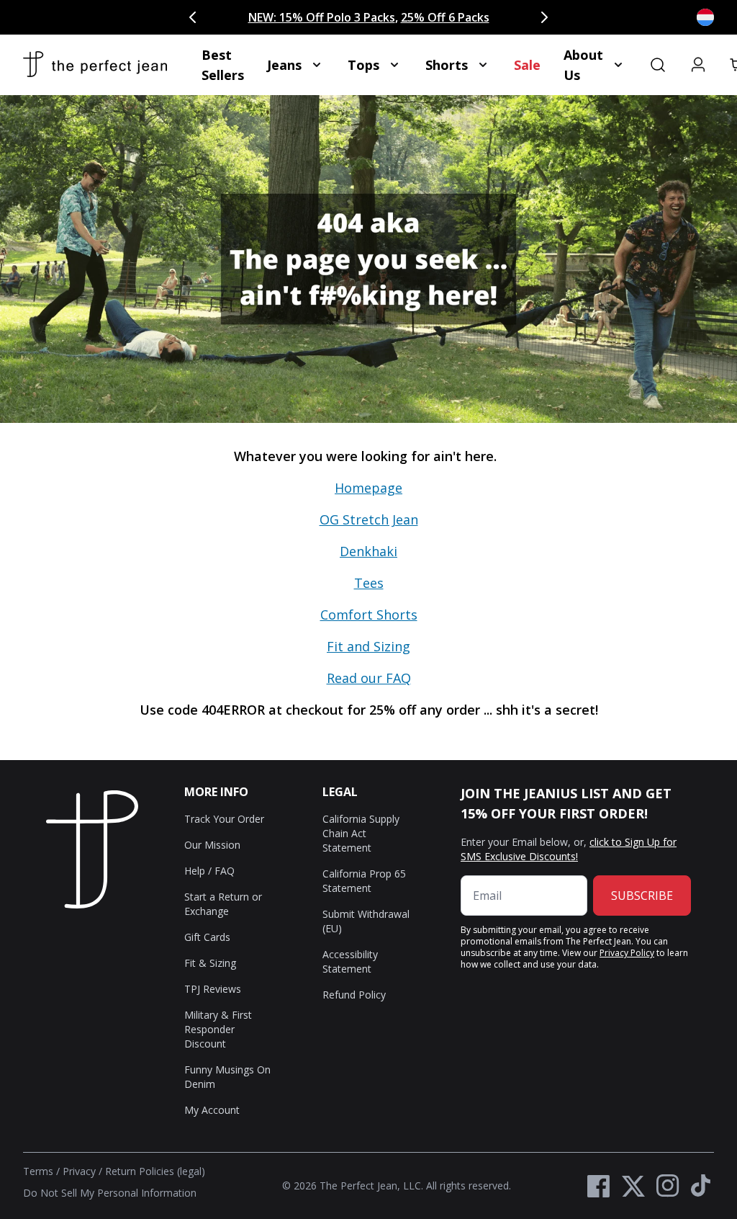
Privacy (79, 1171)
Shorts (446, 64)
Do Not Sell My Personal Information (109, 1193)
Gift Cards (207, 937)
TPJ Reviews (212, 989)
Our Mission (212, 845)
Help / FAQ (209, 871)
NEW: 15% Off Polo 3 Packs (321, 17)
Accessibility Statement (350, 961)
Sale (527, 64)
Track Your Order (224, 819)
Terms (38, 1171)
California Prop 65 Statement (364, 881)
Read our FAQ (369, 678)
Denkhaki (368, 551)
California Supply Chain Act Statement (360, 833)
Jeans (284, 64)
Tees (369, 582)
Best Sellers (223, 65)
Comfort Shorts (368, 614)
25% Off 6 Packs (445, 17)
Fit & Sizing (210, 963)
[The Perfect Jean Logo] (95, 65)
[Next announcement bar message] (544, 17)
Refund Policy (354, 994)
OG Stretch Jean (369, 519)
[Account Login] (698, 65)
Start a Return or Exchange (223, 904)
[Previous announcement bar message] (193, 17)
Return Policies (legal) (155, 1171)
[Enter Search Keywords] (658, 65)
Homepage (368, 487)
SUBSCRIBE (642, 895)
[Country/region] (705, 17)
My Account (212, 1110)
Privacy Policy (627, 953)
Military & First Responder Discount (218, 1029)
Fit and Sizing (368, 646)
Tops (363, 64)
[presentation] (368, 591)
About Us (583, 65)
